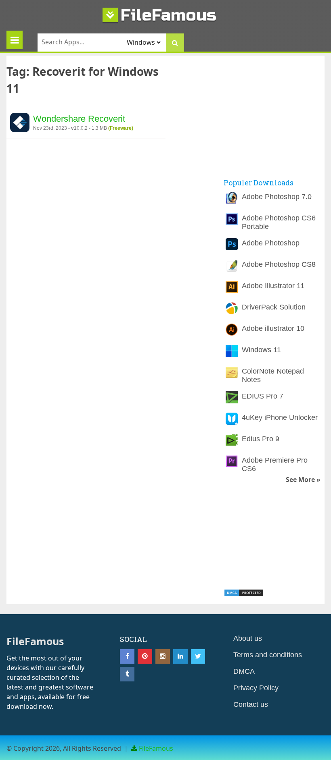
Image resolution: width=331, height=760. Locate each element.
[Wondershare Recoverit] (19, 124)
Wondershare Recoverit (79, 119)
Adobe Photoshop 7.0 (277, 197)
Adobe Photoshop (271, 243)
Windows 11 (261, 350)
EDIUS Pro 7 (262, 396)
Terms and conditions (267, 655)
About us (247, 638)
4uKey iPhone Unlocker (280, 417)
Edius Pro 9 (260, 439)
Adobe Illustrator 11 (273, 286)
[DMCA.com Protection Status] (244, 594)
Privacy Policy (256, 688)
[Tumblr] (127, 674)
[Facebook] (127, 656)
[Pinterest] (145, 656)
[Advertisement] (277, 116)
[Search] (175, 42)
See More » (303, 480)
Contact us (250, 704)
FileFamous (168, 15)
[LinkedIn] (180, 656)
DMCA (244, 671)
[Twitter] (198, 656)
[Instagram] (162, 656)
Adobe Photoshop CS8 (279, 264)
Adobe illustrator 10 (273, 328)
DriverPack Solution (274, 307)
